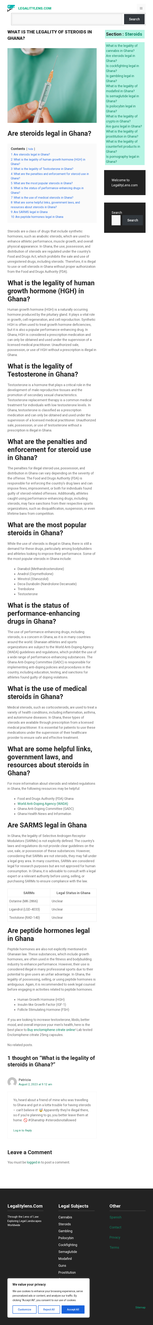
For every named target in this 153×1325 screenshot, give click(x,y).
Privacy (115, 1237)
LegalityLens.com (34, 8)
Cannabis (65, 1217)
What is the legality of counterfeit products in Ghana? (123, 146)
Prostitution (67, 1272)
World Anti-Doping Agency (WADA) (43, 804)
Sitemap (140, 1307)
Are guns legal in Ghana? (124, 126)
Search (134, 19)
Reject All (49, 1309)
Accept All (73, 1309)
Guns (62, 1265)
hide (30, 149)
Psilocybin (66, 1238)
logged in (33, 1162)
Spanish (115, 1217)
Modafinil (65, 1259)
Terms (114, 1247)
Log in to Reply (22, 1130)
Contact (115, 1227)
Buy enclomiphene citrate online (51, 1030)
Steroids (133, 34)
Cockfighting (67, 1245)
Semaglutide (67, 1252)
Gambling (65, 1231)
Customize (24, 1309)
